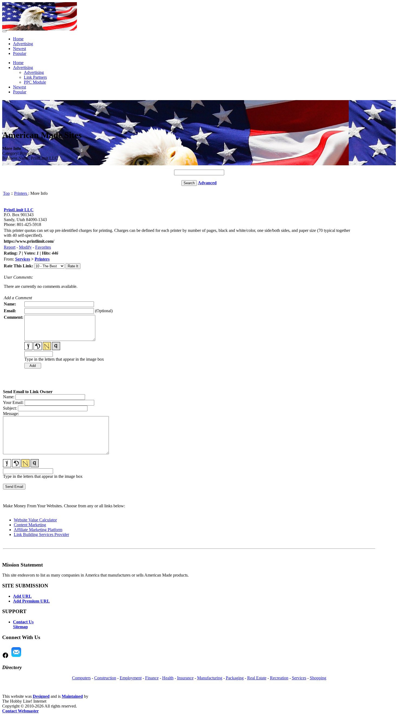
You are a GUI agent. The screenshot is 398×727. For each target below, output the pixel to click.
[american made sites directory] (39, 29)
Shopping (318, 678)
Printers (21, 193)
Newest (19, 48)
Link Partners (35, 77)
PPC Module (35, 82)
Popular (19, 53)
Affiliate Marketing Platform (38, 529)
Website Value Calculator (35, 520)
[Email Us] (16, 657)
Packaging (235, 678)
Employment (131, 678)
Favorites (43, 247)
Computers (81, 678)
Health (168, 678)
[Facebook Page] (5, 657)
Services (22, 259)
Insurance (185, 678)
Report (9, 247)
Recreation (279, 678)
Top (6, 193)
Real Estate (256, 678)
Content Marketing (30, 524)
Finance (152, 678)
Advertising (23, 43)
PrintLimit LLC (19, 210)
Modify (25, 247)
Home (18, 39)
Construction (105, 678)
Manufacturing (209, 678)
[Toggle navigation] (4, 31)
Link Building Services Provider (41, 534)
